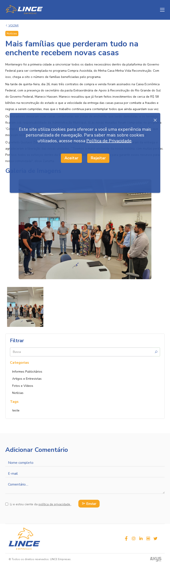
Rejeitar (98, 158)
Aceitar (71, 158)
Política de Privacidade (108, 141)
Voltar (13, 25)
